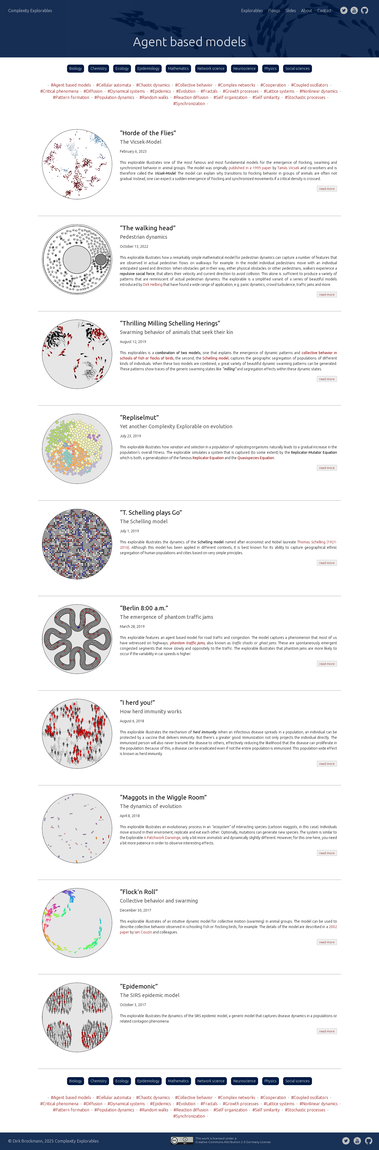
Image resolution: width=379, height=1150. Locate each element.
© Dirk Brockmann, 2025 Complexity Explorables (53, 1141)
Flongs (274, 10)
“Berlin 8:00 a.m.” (144, 608)
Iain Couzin (143, 932)
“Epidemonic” (139, 986)
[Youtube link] (354, 10)
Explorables (252, 10)
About (306, 10)
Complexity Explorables (30, 10)
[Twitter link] (344, 10)
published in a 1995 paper (250, 168)
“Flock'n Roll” (139, 891)
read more (327, 188)
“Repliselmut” (139, 417)
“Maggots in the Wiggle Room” (163, 797)
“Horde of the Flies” (148, 133)
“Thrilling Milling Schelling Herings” (170, 323)
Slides (290, 10)
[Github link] (364, 10)
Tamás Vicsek (288, 168)
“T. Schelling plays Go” (151, 512)
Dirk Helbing (152, 284)
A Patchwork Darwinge (162, 838)
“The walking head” (148, 228)
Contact (324, 10)
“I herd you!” (137, 702)
